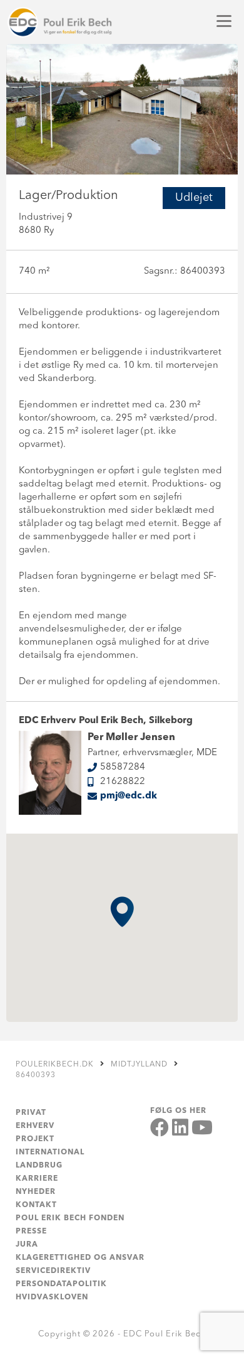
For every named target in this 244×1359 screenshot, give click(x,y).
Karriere (37, 1179)
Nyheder (36, 1192)
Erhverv (35, 1126)
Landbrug (39, 1165)
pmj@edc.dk (128, 796)
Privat (31, 1113)
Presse (31, 1231)
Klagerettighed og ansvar (80, 1258)
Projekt (35, 1139)
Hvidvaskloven (52, 1297)
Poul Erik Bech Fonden (70, 1218)
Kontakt (36, 1205)
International (50, 1152)
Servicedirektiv (53, 1271)
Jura (27, 1245)
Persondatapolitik (61, 1284)
